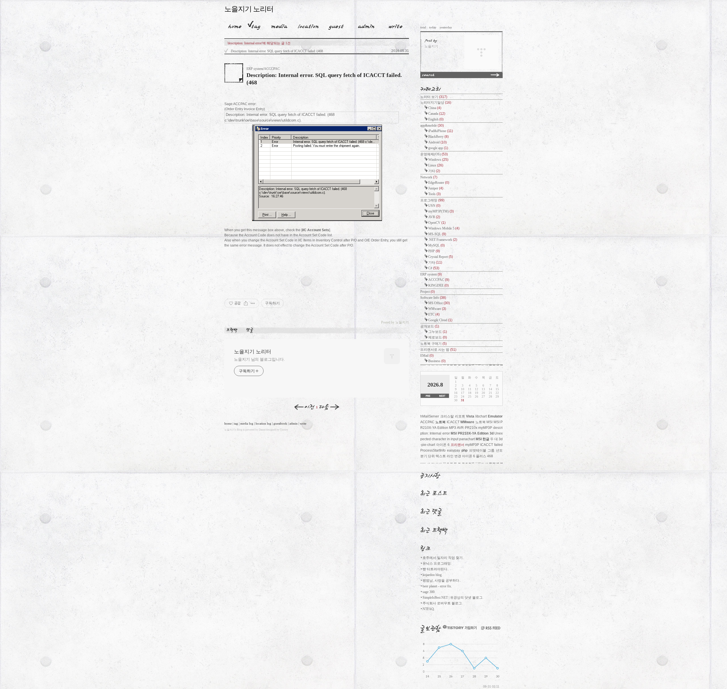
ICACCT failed (491, 445)
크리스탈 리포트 (452, 416)
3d (492, 433)
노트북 (440, 422)
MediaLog (277, 25)
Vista (470, 416)
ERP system (431, 274)
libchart (481, 416)
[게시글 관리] (252, 303)
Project (427, 292)
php (464, 450)
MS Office (439, 303)
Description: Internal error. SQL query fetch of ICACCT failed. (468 (277, 51)
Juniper (435, 188)
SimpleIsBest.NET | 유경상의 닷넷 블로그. (453, 598)
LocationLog (306, 25)
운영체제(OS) (434, 154)
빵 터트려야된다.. (436, 569)
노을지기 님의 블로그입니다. (259, 359)
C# (433, 268)
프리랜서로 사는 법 (438, 350)
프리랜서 (457, 445)
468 (490, 456)
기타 (434, 171)
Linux (435, 165)
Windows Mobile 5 (443, 228)
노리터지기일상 (435, 103)
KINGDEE (438, 285)
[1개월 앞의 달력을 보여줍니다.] (428, 396)
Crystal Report (440, 257)
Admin (366, 25)
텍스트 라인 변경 (448, 456)
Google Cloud (440, 320)
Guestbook (334, 25)
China (434, 108)
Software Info (433, 298)
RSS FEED (491, 628)
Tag (254, 25)
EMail (427, 356)
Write (395, 25)
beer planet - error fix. (437, 586)
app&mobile (432, 126)
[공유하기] (245, 303)
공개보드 (429, 326)
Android (437, 142)
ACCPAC (427, 422)
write (303, 423)
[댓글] (250, 330)
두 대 (494, 439)
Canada (436, 114)
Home (232, 25)
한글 (485, 439)
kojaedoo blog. (432, 575)
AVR (434, 217)
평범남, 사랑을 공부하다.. (442, 580)
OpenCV (437, 223)
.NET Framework (442, 240)
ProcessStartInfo (433, 450)
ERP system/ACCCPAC (263, 69)
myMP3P (472, 445)
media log (246, 423)
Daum (262, 429)
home (228, 423)
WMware (437, 309)
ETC (434, 314)
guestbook (280, 423)
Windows (438, 160)
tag (236, 423)
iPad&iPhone (440, 131)
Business (437, 361)
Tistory (284, 429)
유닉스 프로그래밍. (437, 563)
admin (293, 423)
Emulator (495, 416)
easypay (453, 450)
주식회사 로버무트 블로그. (443, 603)
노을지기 (229, 429)
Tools (434, 194)
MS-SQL (437, 234)
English (436, 119)
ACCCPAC (438, 280)
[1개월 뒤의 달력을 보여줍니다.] (442, 396)
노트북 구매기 (433, 344)
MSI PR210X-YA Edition (469, 433)
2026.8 (435, 384)
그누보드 (437, 332)
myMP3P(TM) (441, 211)
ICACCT (453, 422)
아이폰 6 (443, 445)
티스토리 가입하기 (459, 627)
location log (263, 423)
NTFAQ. (429, 609)
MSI (479, 439)
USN (434, 206)
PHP (434, 251)
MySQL (436, 245)
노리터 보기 (433, 97)
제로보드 (437, 337)
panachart (467, 439)
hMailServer (429, 416)
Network (428, 177)
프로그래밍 (432, 200)
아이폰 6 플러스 (474, 456)
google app (438, 148)
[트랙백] (233, 330)
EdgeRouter (438, 183)
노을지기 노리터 (248, 9)
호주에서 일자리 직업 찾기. (443, 558)
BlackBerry (438, 137)
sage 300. (429, 592)
